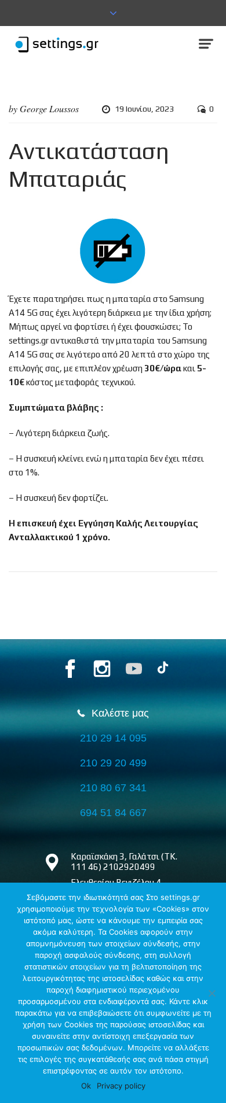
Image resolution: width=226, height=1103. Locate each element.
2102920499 (129, 867)
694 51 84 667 (113, 812)
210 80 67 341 (113, 788)
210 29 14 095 (113, 738)
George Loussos (49, 108)
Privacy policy (121, 1085)
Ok (86, 1085)
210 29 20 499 (113, 763)
